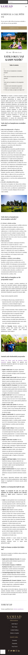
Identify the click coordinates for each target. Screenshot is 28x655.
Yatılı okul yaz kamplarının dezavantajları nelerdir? (13, 77)
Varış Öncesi (14, 646)
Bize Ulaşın (14, 626)
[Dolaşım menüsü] (26, 7)
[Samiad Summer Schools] (6, 6)
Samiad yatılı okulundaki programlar (13, 86)
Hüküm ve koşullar (14, 633)
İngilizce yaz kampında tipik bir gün (13, 88)
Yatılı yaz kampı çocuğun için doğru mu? (14, 89)
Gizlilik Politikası (14, 630)
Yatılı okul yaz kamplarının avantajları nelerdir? (13, 71)
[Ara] (26, 2)
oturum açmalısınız (18, 609)
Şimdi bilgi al (15, 623)
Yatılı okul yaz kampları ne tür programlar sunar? (14, 83)
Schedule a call (14, 28)
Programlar (14, 643)
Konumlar (14, 640)
